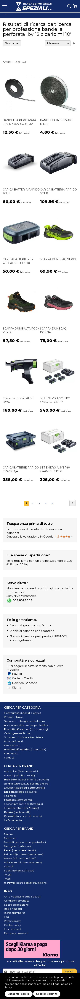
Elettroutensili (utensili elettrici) (22, 712)
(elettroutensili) (18, 799)
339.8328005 (22, 600)
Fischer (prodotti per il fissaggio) (23, 803)
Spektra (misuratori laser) (19, 870)
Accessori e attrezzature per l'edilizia (26, 725)
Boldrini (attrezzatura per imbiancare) (26, 783)
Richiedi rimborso (14, 912)
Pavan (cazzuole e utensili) (20, 850)
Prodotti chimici (13, 716)
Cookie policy (12, 925)
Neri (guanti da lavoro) (17, 846)
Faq (6, 916)
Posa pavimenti (13, 741)
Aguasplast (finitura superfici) (21, 771)
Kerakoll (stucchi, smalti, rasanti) (23, 816)
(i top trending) (26, 729)
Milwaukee (10, 838)
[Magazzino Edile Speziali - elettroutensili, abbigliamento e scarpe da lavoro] (34, 6)
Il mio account (12, 929)
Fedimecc (10, 795)
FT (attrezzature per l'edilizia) (21, 807)
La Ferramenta (13, 820)
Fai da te (9, 757)
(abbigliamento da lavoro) (26, 779)
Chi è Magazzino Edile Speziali (22, 896)
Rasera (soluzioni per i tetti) (20, 858)
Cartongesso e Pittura (17, 733)
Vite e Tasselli (12, 745)
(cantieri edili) (17, 812)
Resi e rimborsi (13, 908)
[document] (40, 986)
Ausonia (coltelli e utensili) (19, 775)
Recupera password (16, 933)
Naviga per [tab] (12, 43)
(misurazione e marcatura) (23, 862)
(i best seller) (25, 749)
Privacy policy (12, 920)
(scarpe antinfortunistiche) (25, 882)
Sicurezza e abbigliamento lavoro (24, 721)
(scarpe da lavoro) (20, 791)
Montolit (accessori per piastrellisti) (25, 842)
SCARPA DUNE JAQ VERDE (58, 259)
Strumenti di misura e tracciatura (23, 737)
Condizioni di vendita (16, 900)
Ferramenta (11, 753)
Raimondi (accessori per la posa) (23, 854)
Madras (8, 833)
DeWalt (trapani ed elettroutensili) (24, 787)
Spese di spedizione (16, 904)
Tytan (7, 878)
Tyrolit (7, 874)
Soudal (8, 866)
